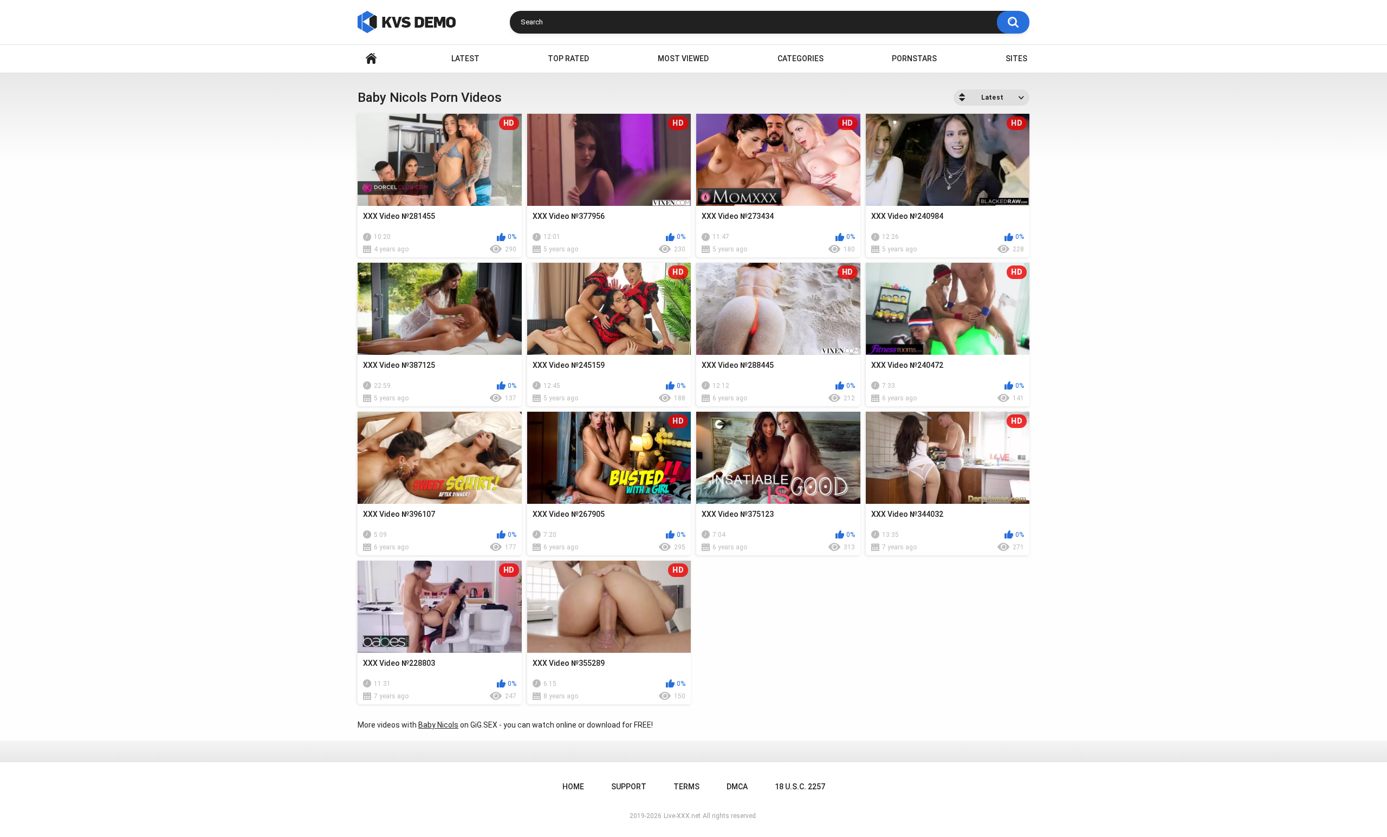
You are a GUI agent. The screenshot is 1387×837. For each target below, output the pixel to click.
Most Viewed (683, 58)
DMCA (737, 786)
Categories (800, 58)
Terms (686, 786)
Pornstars (914, 58)
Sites (1016, 58)
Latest (465, 58)
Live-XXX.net (682, 816)
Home (371, 59)
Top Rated (568, 58)
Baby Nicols (438, 725)
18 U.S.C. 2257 (800, 786)
